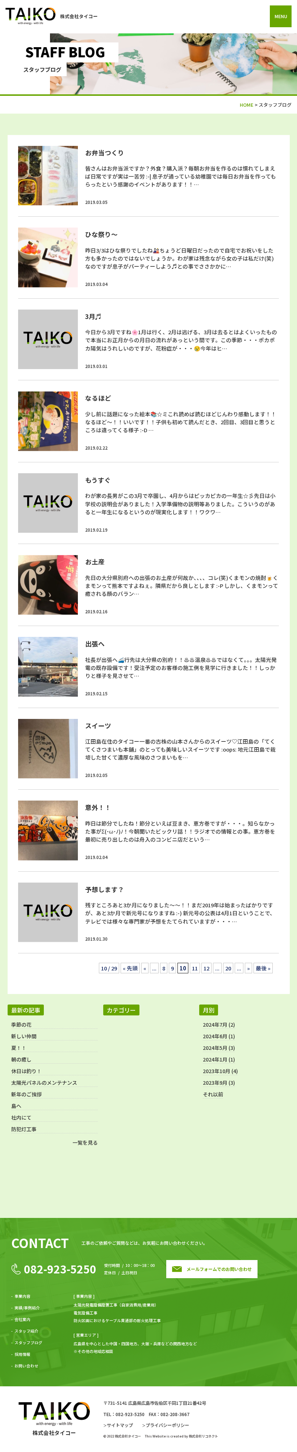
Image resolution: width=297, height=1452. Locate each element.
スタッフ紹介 (26, 1331)
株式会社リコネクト (203, 1436)
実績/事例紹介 (27, 1307)
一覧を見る (85, 1142)
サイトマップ (120, 1425)
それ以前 (213, 1094)
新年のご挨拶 (26, 1094)
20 (228, 968)
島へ (16, 1105)
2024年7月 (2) (219, 1024)
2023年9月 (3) (219, 1082)
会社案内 (22, 1319)
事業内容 (22, 1296)
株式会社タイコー (79, 16)
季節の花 (21, 1024)
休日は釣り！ (26, 1071)
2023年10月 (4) (220, 1071)
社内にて (21, 1117)
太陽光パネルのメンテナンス (44, 1082)
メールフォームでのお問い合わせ (219, 1269)
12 (206, 968)
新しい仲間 (24, 1036)
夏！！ (18, 1047)
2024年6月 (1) (219, 1036)
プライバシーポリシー (167, 1425)
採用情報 (22, 1354)
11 (195, 968)
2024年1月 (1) (219, 1059)
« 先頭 (130, 968)
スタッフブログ (28, 1342)
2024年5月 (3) (219, 1047)
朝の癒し (21, 1059)
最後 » (263, 968)
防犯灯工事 (24, 1129)
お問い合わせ (26, 1366)
